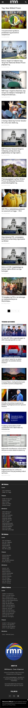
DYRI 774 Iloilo (5, 502)
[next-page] (18, 311)
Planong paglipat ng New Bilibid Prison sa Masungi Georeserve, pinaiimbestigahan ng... (13, 181)
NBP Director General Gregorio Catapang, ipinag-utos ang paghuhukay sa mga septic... (13, 151)
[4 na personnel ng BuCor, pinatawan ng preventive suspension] (14, 20)
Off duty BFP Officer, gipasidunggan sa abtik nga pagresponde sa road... (13, 339)
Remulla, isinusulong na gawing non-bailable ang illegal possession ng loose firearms (14, 404)
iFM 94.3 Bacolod (6, 555)
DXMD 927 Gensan (7, 520)
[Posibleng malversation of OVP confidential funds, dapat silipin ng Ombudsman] (14, 418)
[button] (2, 2)
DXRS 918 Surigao (6, 528)
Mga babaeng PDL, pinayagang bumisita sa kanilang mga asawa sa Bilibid (13, 239)
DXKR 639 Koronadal (7, 523)
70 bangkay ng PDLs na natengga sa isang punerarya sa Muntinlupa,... (13, 299)
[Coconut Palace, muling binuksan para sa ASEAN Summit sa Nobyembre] (14, 374)
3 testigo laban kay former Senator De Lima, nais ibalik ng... (14, 122)
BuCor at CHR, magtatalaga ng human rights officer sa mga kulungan (12, 269)
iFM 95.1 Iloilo (5, 558)
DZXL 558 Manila (6, 490)
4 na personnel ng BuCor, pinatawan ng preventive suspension (10, 33)
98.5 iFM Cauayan (6, 548)
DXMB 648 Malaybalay (7, 525)
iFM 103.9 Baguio (6, 540)
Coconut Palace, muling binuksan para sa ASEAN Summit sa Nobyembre (13, 382)
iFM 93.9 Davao (6, 570)
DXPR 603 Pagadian (7, 526)
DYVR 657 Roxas (6, 505)
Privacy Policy (11, 704)
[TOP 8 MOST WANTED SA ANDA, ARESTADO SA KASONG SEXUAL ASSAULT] (14, 351)
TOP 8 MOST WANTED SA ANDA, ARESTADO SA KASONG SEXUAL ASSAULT (11, 360)
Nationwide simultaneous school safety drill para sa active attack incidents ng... (14, 449)
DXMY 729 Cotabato (7, 515)
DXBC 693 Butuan (6, 512)
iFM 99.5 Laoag (6, 544)
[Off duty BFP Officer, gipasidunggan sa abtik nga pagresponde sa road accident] (14, 330)
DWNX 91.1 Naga (6, 547)
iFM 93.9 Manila (6, 545)
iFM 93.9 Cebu (5, 557)
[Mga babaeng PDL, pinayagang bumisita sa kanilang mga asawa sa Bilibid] (14, 226)
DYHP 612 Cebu (6, 500)
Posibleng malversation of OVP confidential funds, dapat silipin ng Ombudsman (12, 427)
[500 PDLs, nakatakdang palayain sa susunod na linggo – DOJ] (14, 198)
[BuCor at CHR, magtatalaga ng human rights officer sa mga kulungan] (14, 256)
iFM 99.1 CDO (5, 568)
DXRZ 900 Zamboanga (8, 529)
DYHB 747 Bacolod (7, 499)
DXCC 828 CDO (6, 513)
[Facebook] (9, 696)
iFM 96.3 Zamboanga (7, 573)
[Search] (26, 2)
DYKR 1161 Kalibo (6, 503)
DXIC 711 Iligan (6, 521)
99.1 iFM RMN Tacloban (8, 560)
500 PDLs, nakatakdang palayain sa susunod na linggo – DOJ (13, 210)
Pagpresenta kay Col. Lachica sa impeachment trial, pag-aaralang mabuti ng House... (14, 471)
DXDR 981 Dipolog (6, 518)
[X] (14, 696)
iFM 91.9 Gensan (6, 571)
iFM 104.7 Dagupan (7, 542)
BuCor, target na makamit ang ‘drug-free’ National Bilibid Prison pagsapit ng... (13, 63)
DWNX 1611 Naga (6, 492)
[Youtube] (18, 696)
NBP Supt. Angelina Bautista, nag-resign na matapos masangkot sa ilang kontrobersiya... (14, 93)
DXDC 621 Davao (6, 516)
